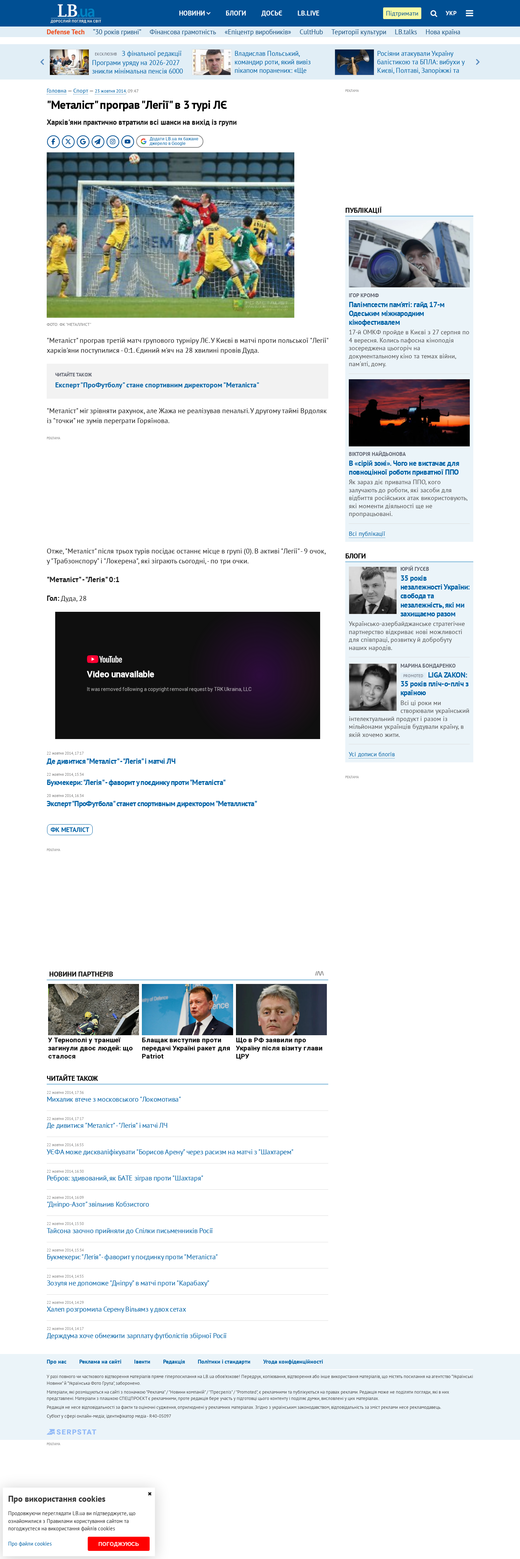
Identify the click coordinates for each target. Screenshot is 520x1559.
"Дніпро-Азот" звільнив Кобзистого (98, 1204)
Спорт (80, 90)
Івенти (142, 1361)
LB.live (308, 13)
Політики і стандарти (224, 1361)
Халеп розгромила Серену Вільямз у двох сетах (116, 1309)
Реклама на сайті (100, 1361)
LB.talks (406, 32)
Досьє (271, 13)
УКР (451, 13)
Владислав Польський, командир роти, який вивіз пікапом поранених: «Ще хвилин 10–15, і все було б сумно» (274, 70)
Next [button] (477, 62)
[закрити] (149, 1493)
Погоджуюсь (118, 1544)
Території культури (358, 32)
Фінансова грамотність (183, 32)
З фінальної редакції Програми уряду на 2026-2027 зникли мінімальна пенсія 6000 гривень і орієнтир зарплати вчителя (137, 70)
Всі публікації (367, 534)
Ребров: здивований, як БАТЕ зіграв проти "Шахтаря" (125, 1178)
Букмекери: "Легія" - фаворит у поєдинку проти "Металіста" (136, 782)
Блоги (236, 13)
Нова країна (443, 32)
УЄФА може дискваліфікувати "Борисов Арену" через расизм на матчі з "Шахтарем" (170, 1151)
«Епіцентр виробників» (258, 32)
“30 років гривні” (117, 32)
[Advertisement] (187, 491)
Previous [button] (42, 62)
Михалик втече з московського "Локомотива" (114, 1099)
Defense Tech (66, 32)
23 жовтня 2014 (110, 91)
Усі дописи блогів (372, 754)
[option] (118, 62)
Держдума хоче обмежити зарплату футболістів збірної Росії (137, 1335)
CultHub (311, 32)
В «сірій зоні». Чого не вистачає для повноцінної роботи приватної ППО (404, 467)
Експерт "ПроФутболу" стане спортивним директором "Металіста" (157, 384)
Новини (192, 13)
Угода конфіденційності (293, 1361)
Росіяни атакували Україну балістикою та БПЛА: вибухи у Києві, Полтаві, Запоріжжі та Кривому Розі (420, 66)
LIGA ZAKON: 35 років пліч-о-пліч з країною (434, 683)
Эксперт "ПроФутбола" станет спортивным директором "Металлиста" (152, 803)
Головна (57, 90)
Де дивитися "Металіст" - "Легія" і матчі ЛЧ (111, 761)
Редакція (174, 1361)
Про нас (57, 1361)
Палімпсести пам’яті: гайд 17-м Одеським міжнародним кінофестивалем (396, 313)
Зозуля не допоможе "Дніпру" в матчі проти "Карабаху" (128, 1283)
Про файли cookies (30, 1543)
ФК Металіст (70, 830)
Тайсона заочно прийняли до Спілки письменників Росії (130, 1230)
